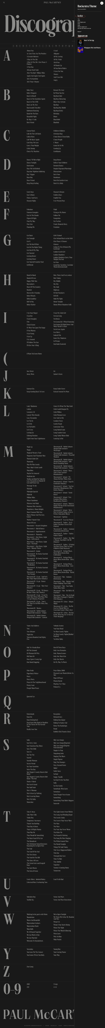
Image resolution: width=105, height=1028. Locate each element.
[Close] (101, 3)
